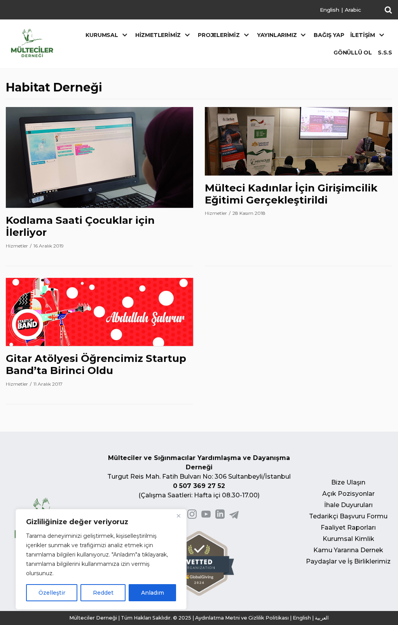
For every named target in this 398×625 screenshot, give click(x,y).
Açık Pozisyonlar (348, 493)
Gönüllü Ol (352, 52)
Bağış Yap (329, 35)
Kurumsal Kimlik (348, 538)
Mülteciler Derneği (93, 618)
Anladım (152, 592)
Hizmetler (17, 246)
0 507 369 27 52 (199, 486)
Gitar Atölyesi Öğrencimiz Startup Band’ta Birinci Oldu (96, 364)
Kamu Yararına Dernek (348, 550)
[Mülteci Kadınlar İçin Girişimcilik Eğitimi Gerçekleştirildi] (298, 173)
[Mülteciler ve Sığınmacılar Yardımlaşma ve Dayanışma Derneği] (32, 43)
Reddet (103, 592)
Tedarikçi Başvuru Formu (348, 516)
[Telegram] (234, 516)
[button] (388, 10)
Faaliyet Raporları (348, 527)
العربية (322, 618)
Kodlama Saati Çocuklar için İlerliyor (80, 226)
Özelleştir (51, 592)
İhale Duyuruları (348, 505)
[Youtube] (206, 516)
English (329, 10)
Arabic (353, 10)
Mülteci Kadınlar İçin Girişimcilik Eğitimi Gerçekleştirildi (291, 194)
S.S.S (385, 52)
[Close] (178, 515)
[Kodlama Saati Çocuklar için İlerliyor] (99, 205)
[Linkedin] (220, 516)
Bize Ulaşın (348, 482)
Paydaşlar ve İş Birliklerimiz (348, 561)
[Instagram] (192, 516)
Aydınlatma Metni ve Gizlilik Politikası (242, 618)
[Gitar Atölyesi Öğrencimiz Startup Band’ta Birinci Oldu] (99, 344)
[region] (101, 559)
